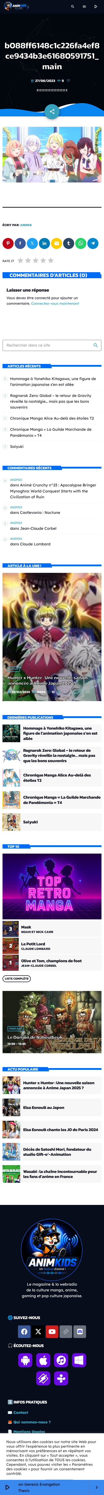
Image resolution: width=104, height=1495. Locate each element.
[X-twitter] (38, 1331)
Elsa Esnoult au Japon (43, 1107)
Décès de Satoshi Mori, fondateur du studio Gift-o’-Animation (57, 1152)
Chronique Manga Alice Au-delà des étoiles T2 (52, 418)
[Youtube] (52, 1331)
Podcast (15, 1029)
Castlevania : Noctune (40, 512)
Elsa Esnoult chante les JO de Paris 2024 (60, 1129)
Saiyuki (17, 446)
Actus (13, 669)
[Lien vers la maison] (16, 7)
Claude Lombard (35, 544)
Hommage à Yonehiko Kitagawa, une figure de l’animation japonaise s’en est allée (60, 733)
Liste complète (17, 978)
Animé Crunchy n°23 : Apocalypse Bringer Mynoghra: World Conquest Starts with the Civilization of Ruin (53, 491)
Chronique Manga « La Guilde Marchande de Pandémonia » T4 (61, 799)
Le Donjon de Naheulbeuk (35, 1037)
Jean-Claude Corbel (38, 528)
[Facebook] (24, 1331)
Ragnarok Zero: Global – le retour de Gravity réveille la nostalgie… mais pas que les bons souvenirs (50, 401)
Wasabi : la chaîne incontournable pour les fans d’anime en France (60, 1174)
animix (26, 225)
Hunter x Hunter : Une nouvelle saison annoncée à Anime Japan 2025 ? (48, 680)
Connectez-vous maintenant (55, 303)
